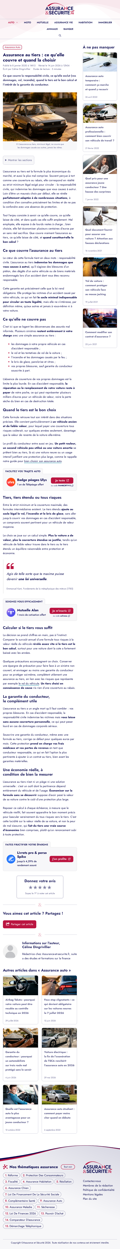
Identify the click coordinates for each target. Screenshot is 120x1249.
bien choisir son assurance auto (42, 461)
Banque (68, 29)
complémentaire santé (21, 1201)
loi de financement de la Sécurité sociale (33, 1194)
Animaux (52, 29)
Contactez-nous (92, 1181)
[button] (60, 35)
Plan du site (90, 1199)
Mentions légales (93, 1194)
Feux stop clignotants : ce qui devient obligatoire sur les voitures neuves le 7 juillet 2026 (59, 1006)
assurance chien (18, 1188)
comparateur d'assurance (25, 1220)
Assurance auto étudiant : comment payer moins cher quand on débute (59, 1113)
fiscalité (13, 1182)
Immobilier (105, 22)
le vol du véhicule (29, 683)
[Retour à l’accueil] (60, 8)
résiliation (66, 1182)
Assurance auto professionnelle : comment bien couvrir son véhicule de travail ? (99, 133)
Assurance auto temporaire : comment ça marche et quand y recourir (97, 82)
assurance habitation (38, 1182)
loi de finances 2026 (23, 1213)
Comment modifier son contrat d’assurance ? (98, 334)
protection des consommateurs (44, 1175)
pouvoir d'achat (54, 1213)
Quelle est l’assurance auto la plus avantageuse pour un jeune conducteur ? (18, 1115)
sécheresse (48, 1207)
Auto (11, 22)
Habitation (85, 22)
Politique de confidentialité (98, 1190)
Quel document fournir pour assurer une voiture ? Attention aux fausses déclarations (99, 236)
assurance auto (52, 1201)
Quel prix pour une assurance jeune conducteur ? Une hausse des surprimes (98, 185)
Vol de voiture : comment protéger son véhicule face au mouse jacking (96, 287)
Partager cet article (22, 924)
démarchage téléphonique (25, 1226)
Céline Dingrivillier (36, 947)
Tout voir (68, 1166)
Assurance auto (12, 47)
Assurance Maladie (21, 1207)
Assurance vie (63, 22)
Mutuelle (42, 22)
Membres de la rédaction (98, 1185)
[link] (40, 482)
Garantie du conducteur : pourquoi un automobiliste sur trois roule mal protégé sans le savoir (18, 1061)
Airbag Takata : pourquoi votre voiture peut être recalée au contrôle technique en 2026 (20, 1006)
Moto (27, 22)
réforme (13, 1175)
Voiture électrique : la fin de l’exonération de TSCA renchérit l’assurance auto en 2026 (59, 1058)
